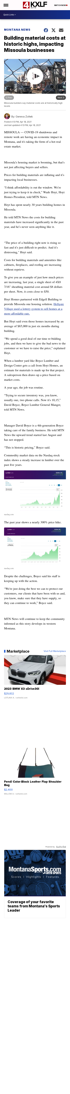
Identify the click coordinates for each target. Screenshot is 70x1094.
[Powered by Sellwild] (61, 847)
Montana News (17, 29)
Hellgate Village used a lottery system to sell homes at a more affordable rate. (34, 308)
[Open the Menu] (6, 5)
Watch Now (60, 5)
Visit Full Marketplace (55, 651)
